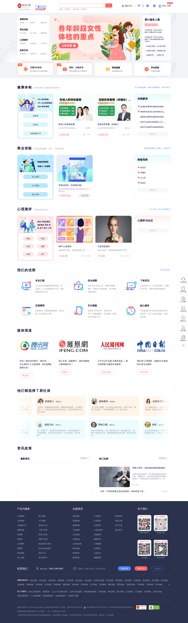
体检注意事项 (22, 596)
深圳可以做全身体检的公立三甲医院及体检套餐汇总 (155, 122)
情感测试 (23, 43)
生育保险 (147, 592)
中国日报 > (144, 372)
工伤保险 (138, 592)
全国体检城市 (60, 596)
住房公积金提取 (76, 592)
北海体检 (137, 580)
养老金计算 (161, 51)
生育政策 (76, 539)
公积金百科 (98, 530)
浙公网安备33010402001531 (97, 607)
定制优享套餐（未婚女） (108, 124)
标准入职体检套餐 (66, 124)
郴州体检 (111, 584)
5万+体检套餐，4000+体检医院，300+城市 (152, 87)
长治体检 (48, 584)
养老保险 (111, 592)
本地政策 (23, 54)
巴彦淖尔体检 (99, 580)
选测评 (20, 548)
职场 (28, 254)
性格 (28, 246)
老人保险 (23, 33)
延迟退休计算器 (44, 544)
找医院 (32, 23)
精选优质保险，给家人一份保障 (156, 148)
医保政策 (76, 525)
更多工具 (161, 55)
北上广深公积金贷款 (60, 592)
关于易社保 (164, 270)
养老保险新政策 (90, 592)
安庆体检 (42, 580)
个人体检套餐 (35, 596)
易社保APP (42, 558)
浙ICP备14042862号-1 (75, 607)
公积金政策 (77, 544)
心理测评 (24, 40)
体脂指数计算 (35, 133)
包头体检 (88, 580)
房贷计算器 (151, 51)
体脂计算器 (42, 539)
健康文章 (44, 23)
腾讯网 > (26, 375)
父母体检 (83, 9)
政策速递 (76, 548)
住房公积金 (157, 592)
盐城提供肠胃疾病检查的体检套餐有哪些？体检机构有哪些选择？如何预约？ (155, 107)
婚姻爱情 (97, 558)
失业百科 (97, 521)
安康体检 (60, 580)
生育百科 (97, 525)
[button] (90, 58)
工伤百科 (97, 516)
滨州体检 (128, 580)
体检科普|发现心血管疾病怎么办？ (154, 112)
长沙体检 (93, 584)
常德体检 (102, 584)
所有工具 (42, 553)
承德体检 (30, 584)
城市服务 (76, 516)
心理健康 (97, 544)
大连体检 (149, 584)
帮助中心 (141, 568)
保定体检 (79, 580)
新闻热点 (44, 54)
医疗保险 (120, 592)
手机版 (63, 607)
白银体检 (20, 584)
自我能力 (97, 548)
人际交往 (97, 553)
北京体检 (70, 580)
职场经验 (118, 516)
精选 (28, 239)
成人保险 (33, 33)
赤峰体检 (57, 584)
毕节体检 (155, 580)
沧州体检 (39, 584)
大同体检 (140, 584)
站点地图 (110, 615)
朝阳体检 (66, 584)
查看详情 (84, 196)
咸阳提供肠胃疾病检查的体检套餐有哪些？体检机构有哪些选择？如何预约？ (155, 117)
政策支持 (24, 50)
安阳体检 (51, 580)
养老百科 (76, 553)
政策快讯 (33, 54)
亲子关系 (118, 525)
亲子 (43, 254)
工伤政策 (76, 530)
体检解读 (97, 534)
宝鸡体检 (164, 580)
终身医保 (46, 592)
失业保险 (129, 592)
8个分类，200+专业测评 (159, 209)
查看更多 (152, 134)
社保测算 (20, 521)
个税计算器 (161, 46)
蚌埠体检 (109, 580)
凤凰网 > (65, 372)
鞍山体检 (33, 580)
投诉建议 (157, 569)
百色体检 (146, 580)
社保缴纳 (20, 516)
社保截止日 (21, 525)
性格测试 (33, 43)
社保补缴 (102, 592)
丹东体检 (158, 584)
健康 (43, 246)
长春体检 (75, 584)
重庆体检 (120, 584)
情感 (43, 239)
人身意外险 (75, 9)
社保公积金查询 (44, 548)
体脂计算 (150, 55)
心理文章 (44, 43)
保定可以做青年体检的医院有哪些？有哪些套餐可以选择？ (155, 127)
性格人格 (118, 521)
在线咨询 (124, 568)
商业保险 (24, 29)
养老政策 (76, 521)
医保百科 (76, 558)
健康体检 (24, 19)
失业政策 (76, 534)
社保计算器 (151, 46)
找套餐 (22, 23)
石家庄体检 (130, 584)
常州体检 (84, 584)
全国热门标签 (73, 596)
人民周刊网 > (106, 372)
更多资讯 (118, 530)
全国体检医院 (48, 596)
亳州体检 (119, 580)
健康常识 (97, 539)
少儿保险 (35, 186)
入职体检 (67, 9)
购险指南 (44, 33)
